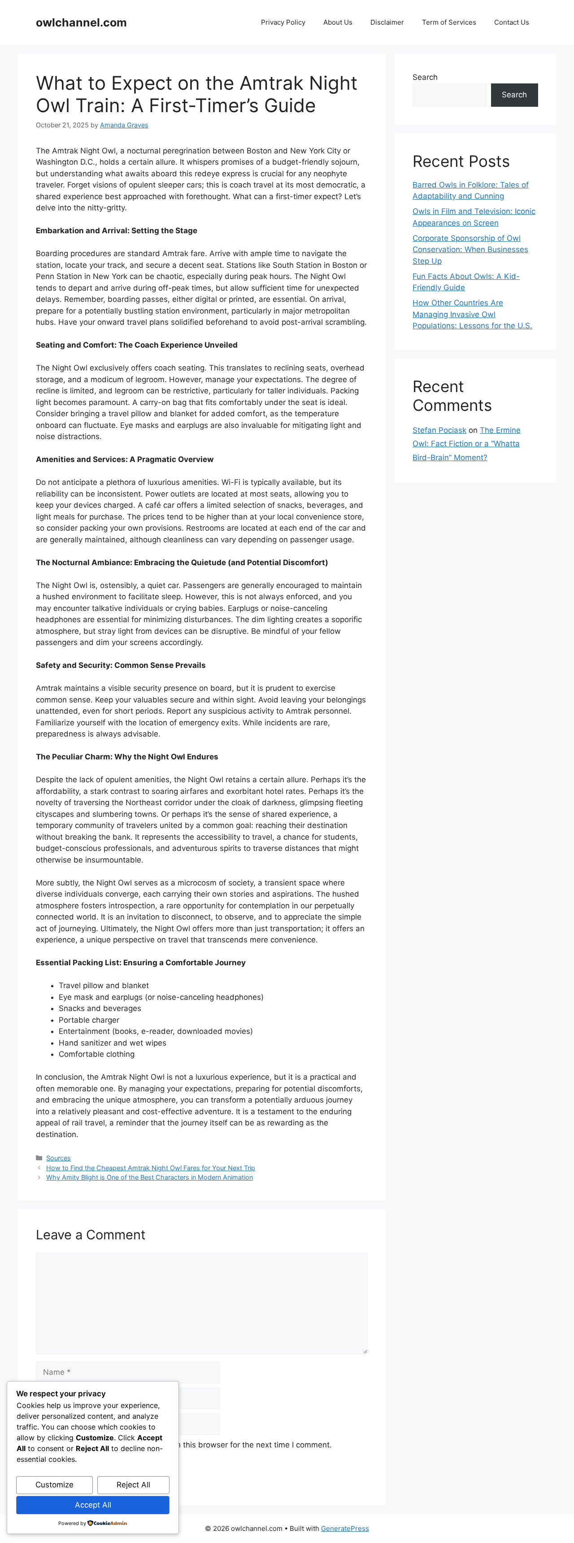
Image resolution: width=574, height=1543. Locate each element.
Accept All (93, 1504)
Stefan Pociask (439, 430)
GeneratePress (345, 1528)
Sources (58, 1158)
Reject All (133, 1484)
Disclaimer (387, 22)
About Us (337, 22)
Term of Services (449, 22)
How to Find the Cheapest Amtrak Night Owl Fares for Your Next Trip (150, 1168)
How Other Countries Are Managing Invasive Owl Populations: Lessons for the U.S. (472, 314)
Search (425, 77)
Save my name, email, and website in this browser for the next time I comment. (189, 1444)
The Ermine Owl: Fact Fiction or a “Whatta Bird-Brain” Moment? (467, 444)
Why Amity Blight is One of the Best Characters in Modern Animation (149, 1177)
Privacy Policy (283, 22)
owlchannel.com (81, 22)
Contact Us (511, 22)
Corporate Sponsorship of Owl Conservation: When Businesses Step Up (470, 250)
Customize (54, 1484)
